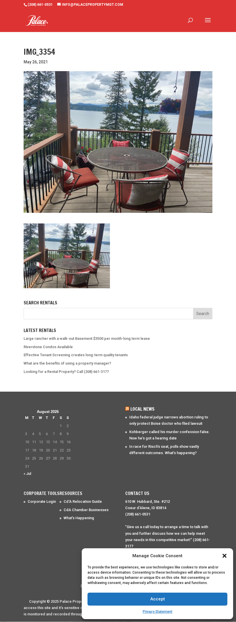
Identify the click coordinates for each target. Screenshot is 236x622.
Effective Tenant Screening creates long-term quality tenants (76, 355)
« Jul (27, 473)
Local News (142, 409)
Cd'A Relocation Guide (83, 501)
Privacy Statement (157, 612)
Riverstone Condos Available (48, 347)
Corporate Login (42, 501)
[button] (224, 556)
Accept (157, 599)
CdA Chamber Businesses (86, 510)
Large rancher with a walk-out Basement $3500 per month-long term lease (87, 338)
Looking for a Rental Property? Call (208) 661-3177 (66, 371)
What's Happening (79, 518)
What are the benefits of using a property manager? (67, 363)
